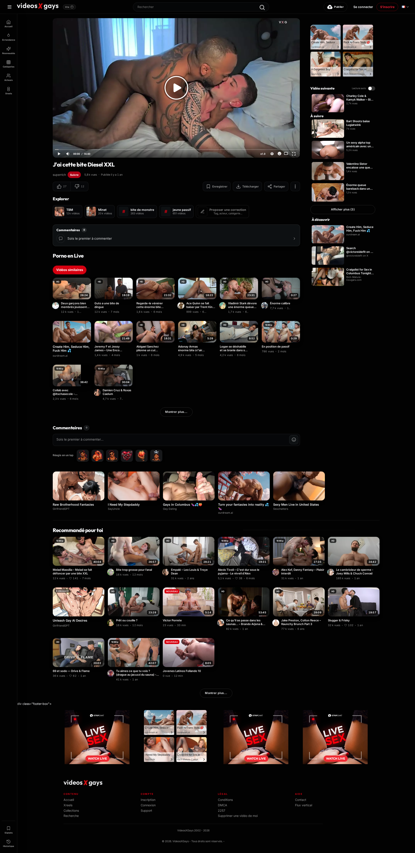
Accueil (69, 800)
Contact (300, 800)
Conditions (225, 800)
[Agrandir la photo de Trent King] (181, 305)
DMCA (222, 805)
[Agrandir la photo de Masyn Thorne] (111, 572)
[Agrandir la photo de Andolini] (265, 305)
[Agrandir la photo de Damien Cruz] (97, 392)
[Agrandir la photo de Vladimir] (223, 305)
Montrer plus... (176, 412)
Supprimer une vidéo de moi (238, 816)
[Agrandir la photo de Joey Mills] (331, 572)
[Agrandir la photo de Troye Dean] (166, 572)
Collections (71, 810)
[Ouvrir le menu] (9, 7)
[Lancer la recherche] (262, 7)
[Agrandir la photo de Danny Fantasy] (276, 572)
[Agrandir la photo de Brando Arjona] (221, 622)
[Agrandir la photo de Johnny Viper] (111, 673)
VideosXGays (180, 841)
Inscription (148, 800)
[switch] (371, 88)
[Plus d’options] (295, 186)
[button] (61, 186)
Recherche (71, 816)
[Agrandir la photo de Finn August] (111, 622)
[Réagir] (279, 153)
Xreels (68, 805)
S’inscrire (387, 7)
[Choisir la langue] (405, 7)
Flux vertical (303, 805)
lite (69, 7)
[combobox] (201, 6)
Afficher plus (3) (342, 209)
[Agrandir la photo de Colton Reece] (276, 622)
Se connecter (363, 7)
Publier (339, 6)
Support (146, 810)
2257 (221, 810)
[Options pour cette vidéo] (88, 311)
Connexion (148, 805)
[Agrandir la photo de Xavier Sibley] (56, 305)
